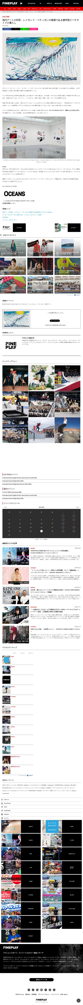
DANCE (19, 8)
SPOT (67, 3)
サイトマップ (55, 994)
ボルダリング (6, 790)
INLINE (66, 8)
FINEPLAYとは (19, 994)
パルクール (27, 788)
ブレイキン (46, 790)
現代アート (48, 304)
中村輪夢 (43, 785)
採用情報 (34, 994)
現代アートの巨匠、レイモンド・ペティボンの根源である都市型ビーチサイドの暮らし (27, 212)
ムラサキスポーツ (35, 785)
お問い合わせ (64, 994)
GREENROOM (59, 785)
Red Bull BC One (7, 788)
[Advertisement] (27, 461)
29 (63, 531)
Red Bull (39, 790)
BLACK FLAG (6, 304)
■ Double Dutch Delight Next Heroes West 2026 (16, 484)
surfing (42, 788)
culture (6, 17)
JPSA (4, 785)
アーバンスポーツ (18, 788)
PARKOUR (60, 8)
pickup (73, 790)
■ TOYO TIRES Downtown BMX (12, 492)
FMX (40, 8)
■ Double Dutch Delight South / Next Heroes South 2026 (19, 478)
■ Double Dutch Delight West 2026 (12, 481)
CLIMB (24, 8)
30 (73, 531)
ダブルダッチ (14, 790)
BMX (29, 8)
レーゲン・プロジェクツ (9, 220)
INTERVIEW (31, 3)
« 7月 (5, 507)
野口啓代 (73, 785)
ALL (5, 8)
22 (63, 527)
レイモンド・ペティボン (37, 304)
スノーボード (35, 788)
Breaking (67, 785)
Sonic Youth (14, 304)
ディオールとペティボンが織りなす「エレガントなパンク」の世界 (21, 214)
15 (63, 523)
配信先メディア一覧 (41, 979)
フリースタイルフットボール (60, 788)
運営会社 (27, 994)
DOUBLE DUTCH (47, 8)
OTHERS (78, 8)
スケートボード (66, 790)
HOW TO (49, 3)
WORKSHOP (58, 3)
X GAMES (48, 788)
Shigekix (26, 785)
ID (40, 3)
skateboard (50, 785)
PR (8, 785)
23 (73, 527)
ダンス (71, 788)
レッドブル (13, 785)
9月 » (77, 507)
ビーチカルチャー (24, 304)
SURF (14, 8)
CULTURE (72, 8)
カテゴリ (6, 818)
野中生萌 (20, 785)
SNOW (54, 8)
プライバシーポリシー (44, 994)
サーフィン (57, 790)
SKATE (9, 8)
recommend (5, 793)
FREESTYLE (35, 8)
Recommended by (70, 294)
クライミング (23, 790)
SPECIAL (76, 3)
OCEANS (5, 217)
